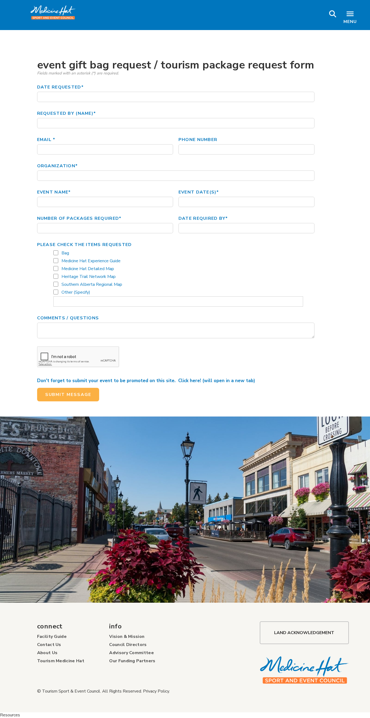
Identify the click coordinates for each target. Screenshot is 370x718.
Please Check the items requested (84, 245)
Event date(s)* (198, 192)
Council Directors (128, 644)
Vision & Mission (126, 636)
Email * (46, 140)
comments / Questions (68, 318)
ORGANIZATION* (57, 166)
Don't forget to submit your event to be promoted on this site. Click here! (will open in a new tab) (146, 381)
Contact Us (49, 644)
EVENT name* (54, 192)
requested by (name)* (66, 113)
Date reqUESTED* (60, 87)
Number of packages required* (79, 218)
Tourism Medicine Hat (60, 661)
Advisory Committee (131, 652)
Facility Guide (52, 636)
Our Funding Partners (132, 661)
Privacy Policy (156, 691)
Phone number (197, 140)
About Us (47, 652)
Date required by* (203, 218)
